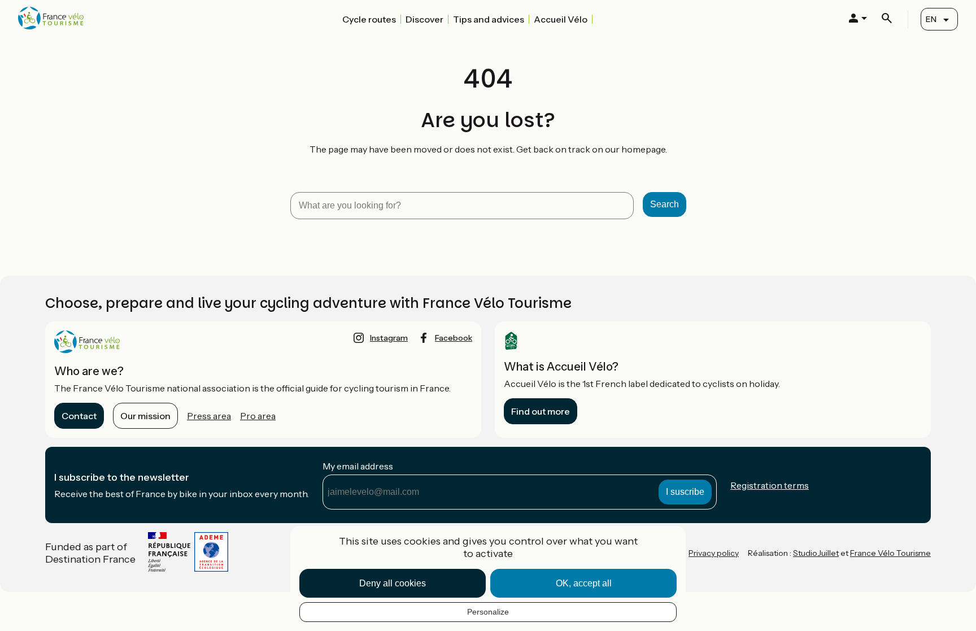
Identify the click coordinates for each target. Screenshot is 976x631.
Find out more (540, 411)
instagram (389, 338)
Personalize (488, 611)
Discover (424, 19)
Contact (79, 415)
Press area (209, 415)
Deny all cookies (392, 583)
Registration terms (769, 485)
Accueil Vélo (560, 19)
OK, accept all (584, 583)
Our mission (145, 415)
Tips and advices (488, 19)
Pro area (258, 415)
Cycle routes (369, 19)
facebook (453, 338)
